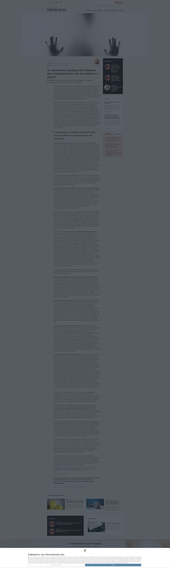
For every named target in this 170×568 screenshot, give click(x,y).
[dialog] (85, 558)
